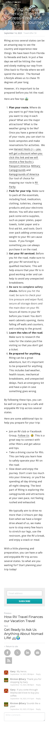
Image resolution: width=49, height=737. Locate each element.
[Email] (37, 652)
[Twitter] (17, 652)
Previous (7, 613)
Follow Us (23, 435)
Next (6, 626)
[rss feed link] (8, 660)
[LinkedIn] (27, 652)
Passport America (19, 166)
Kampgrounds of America (24, 174)
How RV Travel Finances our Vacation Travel (23, 619)
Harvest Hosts (22, 149)
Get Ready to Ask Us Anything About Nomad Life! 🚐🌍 (23, 634)
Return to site (14, 2)
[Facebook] (7, 652)
